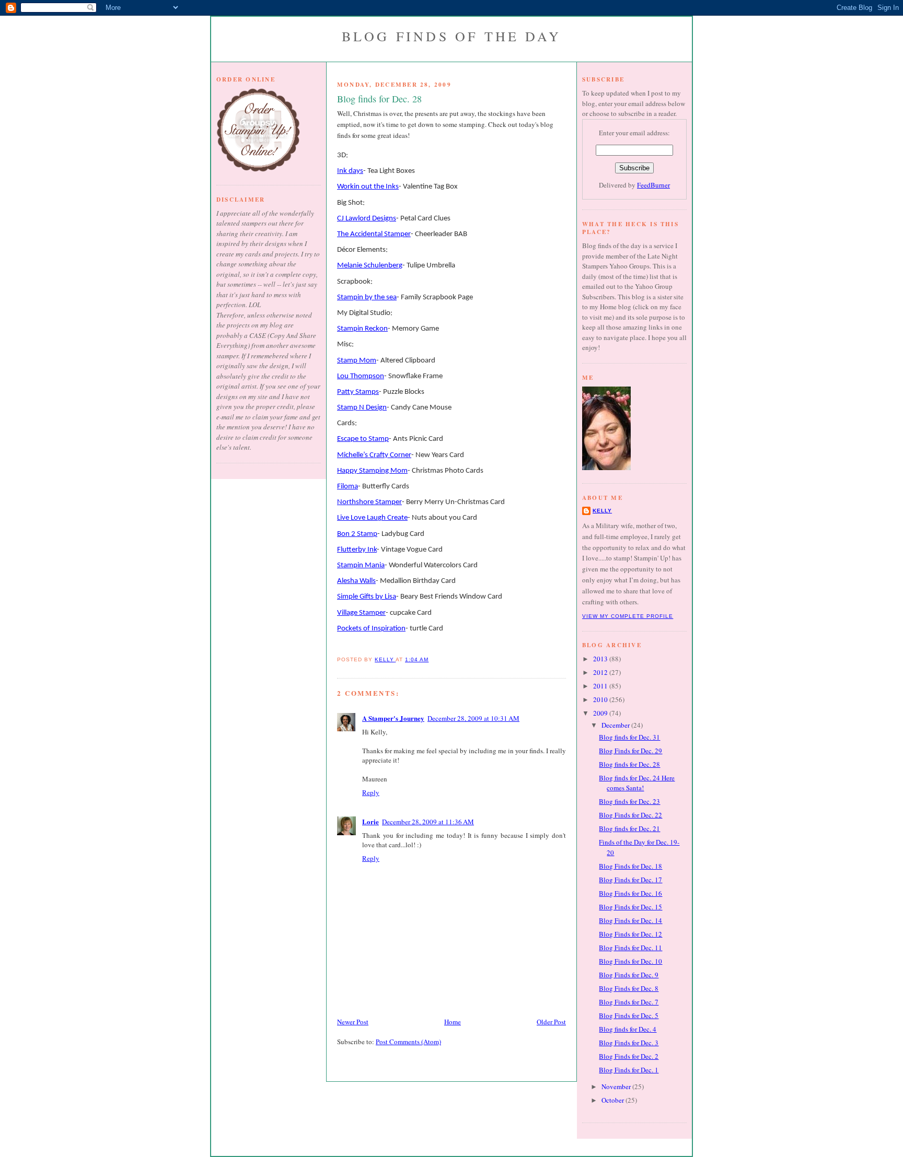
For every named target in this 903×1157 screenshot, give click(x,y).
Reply (370, 792)
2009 (601, 713)
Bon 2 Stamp (357, 534)
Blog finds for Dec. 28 (629, 764)
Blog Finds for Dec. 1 (628, 1069)
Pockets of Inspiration (371, 629)
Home (452, 1021)
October (613, 1100)
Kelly (602, 510)
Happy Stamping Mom (372, 471)
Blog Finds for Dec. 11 (630, 947)
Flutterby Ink (357, 550)
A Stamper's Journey (393, 718)
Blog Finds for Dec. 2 (628, 1056)
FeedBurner (653, 185)
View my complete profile (627, 616)
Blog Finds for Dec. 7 (628, 1002)
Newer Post (352, 1021)
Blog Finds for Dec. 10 (630, 961)
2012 (601, 672)
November (616, 1086)
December (616, 725)
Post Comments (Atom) (408, 1041)
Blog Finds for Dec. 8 (628, 988)
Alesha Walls (356, 581)
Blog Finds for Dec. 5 (628, 1015)
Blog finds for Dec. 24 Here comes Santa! (637, 783)
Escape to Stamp (363, 439)
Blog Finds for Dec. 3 (628, 1042)
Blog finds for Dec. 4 (627, 1029)
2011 (601, 686)
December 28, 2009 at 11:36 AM (428, 821)
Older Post (551, 1021)
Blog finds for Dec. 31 (629, 737)
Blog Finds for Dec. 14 (630, 920)
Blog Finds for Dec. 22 (630, 815)
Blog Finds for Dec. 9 (628, 974)
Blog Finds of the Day (451, 36)
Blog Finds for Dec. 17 (630, 879)
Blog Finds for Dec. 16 (630, 893)
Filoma (347, 486)
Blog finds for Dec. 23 (629, 801)
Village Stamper (361, 613)
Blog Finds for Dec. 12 (630, 934)
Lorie (370, 821)
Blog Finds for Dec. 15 (630, 906)
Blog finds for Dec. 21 (629, 828)
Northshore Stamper (369, 502)
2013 (601, 658)
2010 (601, 699)
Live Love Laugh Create (372, 518)
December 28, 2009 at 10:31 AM (473, 718)
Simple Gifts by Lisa (366, 597)
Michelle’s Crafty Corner (374, 455)
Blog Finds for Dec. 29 (630, 750)
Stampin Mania (361, 565)
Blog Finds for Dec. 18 (630, 866)
